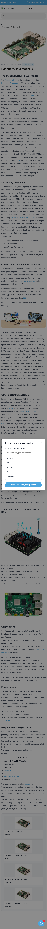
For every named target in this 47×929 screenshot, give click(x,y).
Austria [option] (9, 472)
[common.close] (41, 442)
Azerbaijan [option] (10, 476)
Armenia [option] (10, 467)
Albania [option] (9, 463)
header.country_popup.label (15, 448)
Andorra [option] (10, 458)
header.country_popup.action (23, 485)
